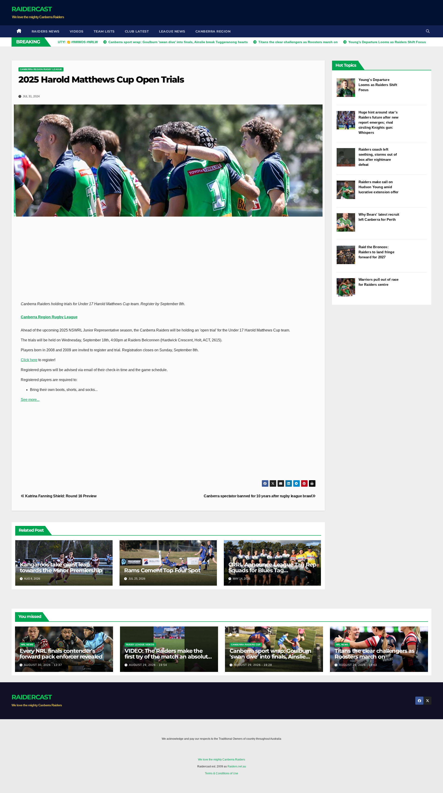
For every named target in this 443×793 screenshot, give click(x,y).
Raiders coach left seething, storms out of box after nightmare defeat (378, 157)
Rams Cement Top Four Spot (162, 570)
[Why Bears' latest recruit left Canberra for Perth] (348, 224)
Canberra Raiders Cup (245, 644)
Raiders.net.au (236, 766)
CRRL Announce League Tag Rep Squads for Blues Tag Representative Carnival (272, 570)
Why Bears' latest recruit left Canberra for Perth (379, 216)
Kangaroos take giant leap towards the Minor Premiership (61, 567)
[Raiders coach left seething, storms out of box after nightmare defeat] (348, 159)
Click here (29, 360)
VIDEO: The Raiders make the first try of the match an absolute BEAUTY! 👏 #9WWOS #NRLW (168, 656)
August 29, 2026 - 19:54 (148, 665)
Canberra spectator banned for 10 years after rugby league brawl (258, 496)
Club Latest (137, 31)
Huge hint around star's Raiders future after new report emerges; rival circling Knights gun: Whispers (379, 122)
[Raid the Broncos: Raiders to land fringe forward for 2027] (348, 257)
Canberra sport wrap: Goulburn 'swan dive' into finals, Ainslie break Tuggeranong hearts (270, 656)
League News (172, 31)
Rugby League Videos (140, 644)
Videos (77, 31)
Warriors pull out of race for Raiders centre (379, 281)
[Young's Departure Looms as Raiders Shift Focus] (348, 90)
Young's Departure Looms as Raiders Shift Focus (378, 85)
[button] (428, 31)
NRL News (27, 644)
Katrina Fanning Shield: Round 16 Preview (60, 496)
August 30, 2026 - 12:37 (43, 665)
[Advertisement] (347, 12)
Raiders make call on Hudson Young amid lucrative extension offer (379, 187)
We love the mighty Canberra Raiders (221, 759)
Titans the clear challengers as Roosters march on (374, 653)
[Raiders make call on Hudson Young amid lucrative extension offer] (348, 192)
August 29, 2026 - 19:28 (253, 665)
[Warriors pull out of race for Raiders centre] (348, 289)
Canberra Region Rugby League (41, 69)
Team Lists (104, 31)
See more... (30, 400)
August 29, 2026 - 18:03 (358, 665)
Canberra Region (213, 31)
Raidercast (31, 9)
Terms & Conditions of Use (221, 773)
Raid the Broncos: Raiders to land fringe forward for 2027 (376, 252)
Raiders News (46, 31)
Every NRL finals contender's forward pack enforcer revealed (61, 653)
